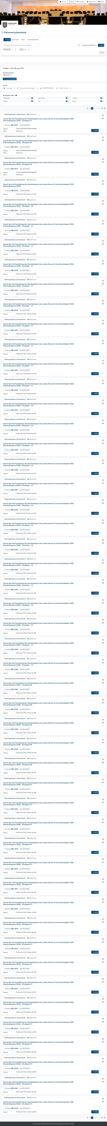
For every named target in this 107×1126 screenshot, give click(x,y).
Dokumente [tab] (15, 39)
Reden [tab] (23, 39)
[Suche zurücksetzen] (79, 45)
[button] (101, 52)
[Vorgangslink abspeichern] (102, 118)
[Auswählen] (102, 115)
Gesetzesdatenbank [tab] (33, 39)
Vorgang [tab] (7, 39)
